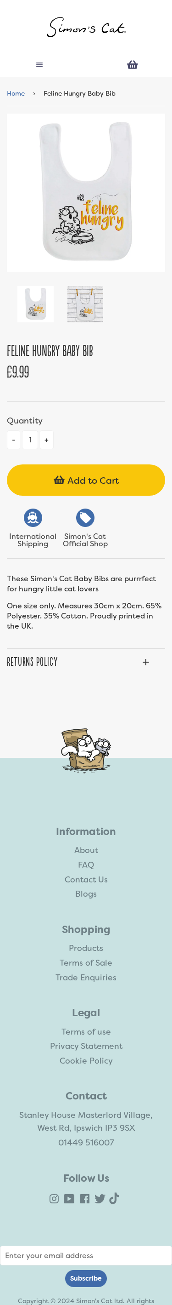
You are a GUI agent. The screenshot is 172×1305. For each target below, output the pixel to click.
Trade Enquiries (86, 977)
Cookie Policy (86, 1060)
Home (16, 93)
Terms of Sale (86, 962)
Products (86, 948)
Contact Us (86, 879)
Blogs (86, 893)
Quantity (25, 421)
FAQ (86, 864)
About (86, 850)
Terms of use (86, 1031)
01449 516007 (86, 1142)
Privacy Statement (86, 1046)
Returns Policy (32, 662)
